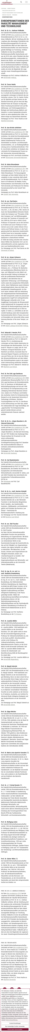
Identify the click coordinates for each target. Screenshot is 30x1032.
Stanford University (10, 980)
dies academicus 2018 (18, 89)
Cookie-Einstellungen (15, 1023)
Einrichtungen (11, 8)
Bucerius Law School (12, 517)
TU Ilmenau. (18, 614)
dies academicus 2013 (18, 378)
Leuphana (3, 8)
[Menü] (26, 2)
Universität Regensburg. (11, 659)
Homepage (7, 481)
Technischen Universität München (16, 158)
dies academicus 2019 (18, 35)
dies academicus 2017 (18, 132)
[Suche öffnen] (21, 2)
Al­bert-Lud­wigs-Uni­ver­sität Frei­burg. (17, 326)
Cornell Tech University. (11, 194)
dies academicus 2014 (18, 337)
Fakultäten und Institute (8, 10)
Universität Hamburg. (10, 453)
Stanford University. (7, 121)
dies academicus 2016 (18, 205)
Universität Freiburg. (10, 78)
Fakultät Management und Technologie (12, 12)
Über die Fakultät (6, 15)
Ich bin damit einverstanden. (15, 1029)
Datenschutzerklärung (11, 1020)
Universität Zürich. (9, 705)
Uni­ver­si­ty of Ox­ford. (7, 250)
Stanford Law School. (10, 367)
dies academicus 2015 (18, 261)
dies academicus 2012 (18, 427)
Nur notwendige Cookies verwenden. (15, 1026)
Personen (14, 15)
